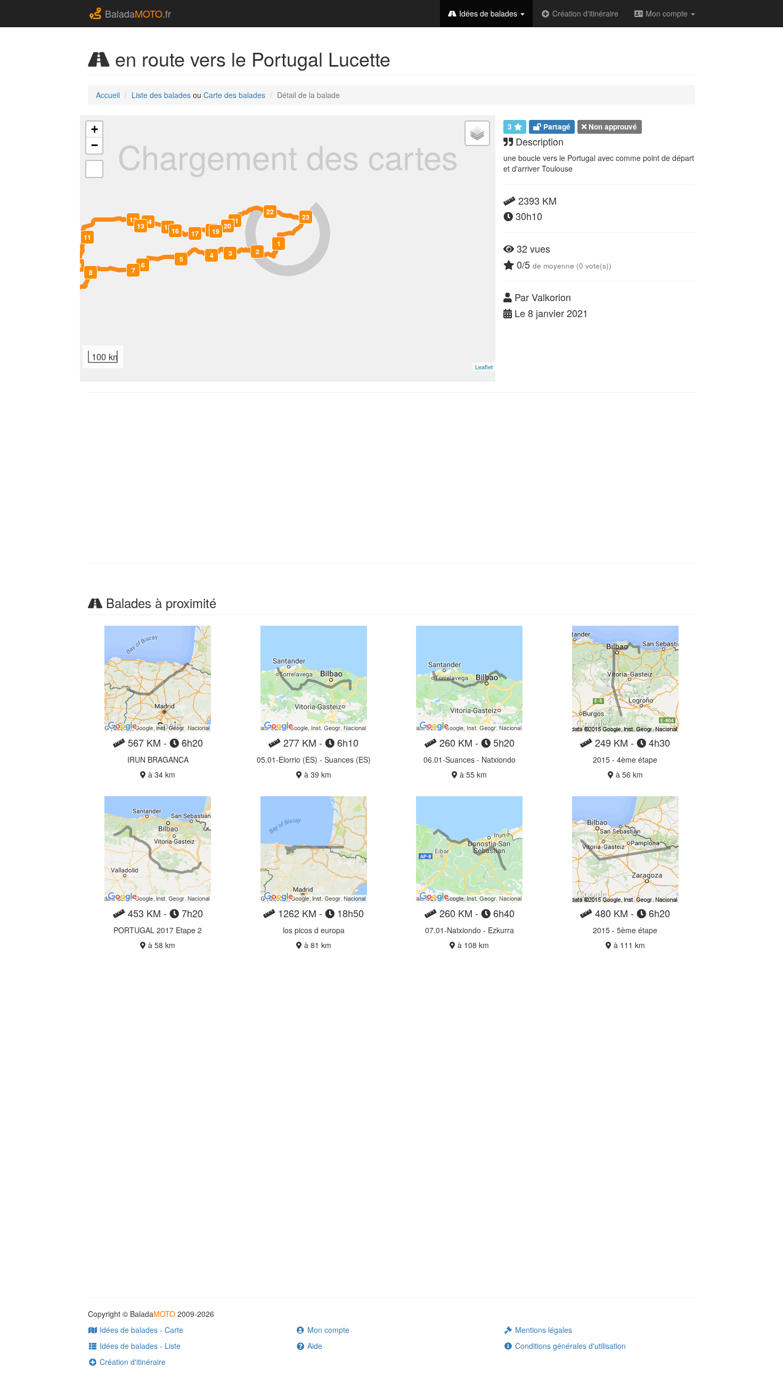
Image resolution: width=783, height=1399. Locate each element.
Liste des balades (161, 95)
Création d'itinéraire (584, 13)
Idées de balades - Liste (139, 1345)
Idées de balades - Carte (140, 1329)
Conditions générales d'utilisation (569, 1345)
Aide (313, 1345)
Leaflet (484, 366)
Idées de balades (488, 13)
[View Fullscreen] (94, 169)
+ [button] (94, 129)
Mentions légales (542, 1329)
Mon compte (666, 13)
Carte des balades (234, 95)
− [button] (94, 145)
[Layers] (477, 133)
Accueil (108, 95)
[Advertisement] (391, 478)
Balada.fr (136, 13)
